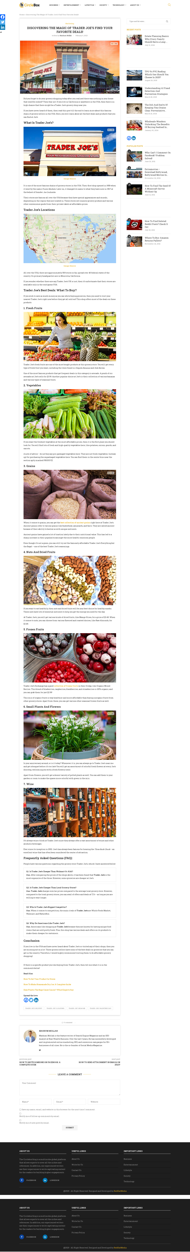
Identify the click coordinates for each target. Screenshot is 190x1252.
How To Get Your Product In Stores (39, 979)
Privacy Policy (78, 1176)
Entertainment (71, 5)
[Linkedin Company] (134, 138)
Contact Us (76, 1170)
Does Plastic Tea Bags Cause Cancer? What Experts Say (49, 990)
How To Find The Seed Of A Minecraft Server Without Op (158, 188)
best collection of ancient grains (75, 522)
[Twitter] (31, 1000)
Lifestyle (89, 5)
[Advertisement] (149, 58)
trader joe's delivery (33, 1008)
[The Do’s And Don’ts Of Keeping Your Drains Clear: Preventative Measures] (134, 108)
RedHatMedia (120, 1191)
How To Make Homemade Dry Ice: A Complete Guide (47, 984)
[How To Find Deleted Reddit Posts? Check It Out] (134, 225)
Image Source (70, 179)
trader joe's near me (77, 1008)
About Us (134, 5)
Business (53, 5)
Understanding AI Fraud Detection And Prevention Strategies (157, 91)
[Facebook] (26, 1000)
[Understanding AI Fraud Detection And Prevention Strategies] (134, 92)
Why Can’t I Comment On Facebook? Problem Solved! (158, 155)
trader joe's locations (55, 1008)
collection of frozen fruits (66, 686)
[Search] (169, 5)
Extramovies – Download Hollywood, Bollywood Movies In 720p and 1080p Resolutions (156, 172)
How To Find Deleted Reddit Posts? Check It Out (156, 224)
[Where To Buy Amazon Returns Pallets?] (134, 241)
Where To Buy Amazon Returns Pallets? (157, 239)
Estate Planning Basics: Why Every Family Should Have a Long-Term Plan (157, 39)
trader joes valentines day (100, 1008)
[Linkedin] (36, 1000)
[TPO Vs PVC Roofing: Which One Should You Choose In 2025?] (134, 75)
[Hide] (1, 32)
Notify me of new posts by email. (34, 1123)
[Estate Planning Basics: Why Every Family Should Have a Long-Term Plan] (134, 40)
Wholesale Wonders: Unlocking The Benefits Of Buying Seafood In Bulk (157, 124)
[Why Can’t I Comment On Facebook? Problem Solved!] (134, 156)
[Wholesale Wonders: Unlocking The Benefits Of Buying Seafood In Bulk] (134, 125)
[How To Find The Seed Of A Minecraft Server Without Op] (134, 189)
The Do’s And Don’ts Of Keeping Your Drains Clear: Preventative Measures (156, 107)
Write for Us (77, 1164)
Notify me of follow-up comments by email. (39, 1116)
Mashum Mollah (66, 35)
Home (22, 14)
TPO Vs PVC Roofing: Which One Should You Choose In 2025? (157, 74)
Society (103, 5)
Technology (118, 5)
